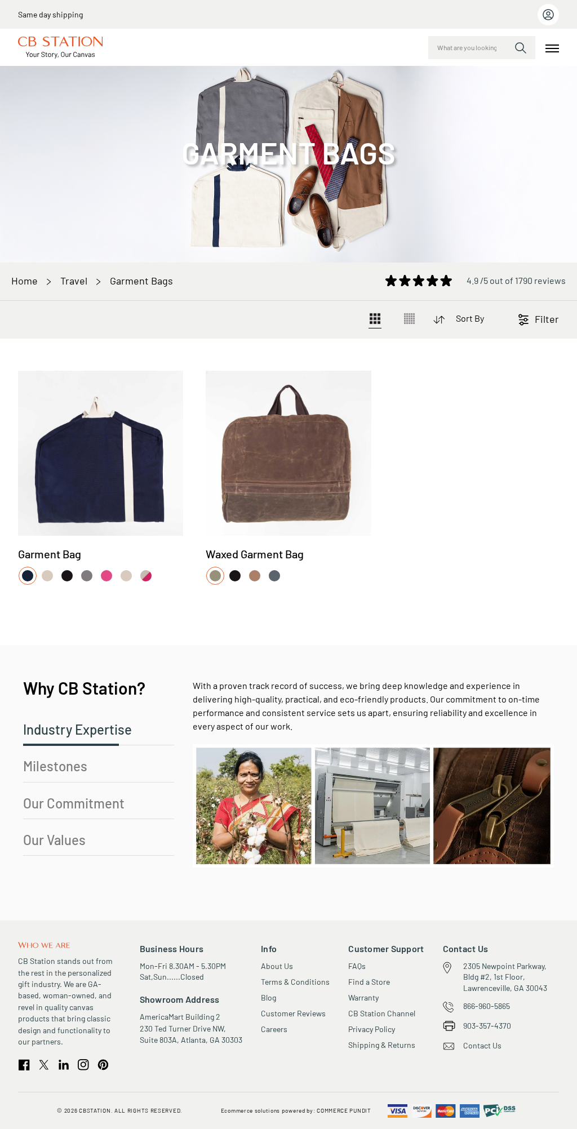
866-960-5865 (486, 1006)
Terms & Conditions (295, 981)
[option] (27, 575)
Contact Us (482, 1045)
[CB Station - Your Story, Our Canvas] (60, 48)
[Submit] (520, 48)
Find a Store (369, 981)
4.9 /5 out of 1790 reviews (516, 279)
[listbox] (87, 576)
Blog (268, 997)
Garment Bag (49, 554)
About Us (277, 966)
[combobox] (481, 47)
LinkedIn (63, 1064)
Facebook (24, 1065)
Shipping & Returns (381, 1045)
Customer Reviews (293, 1013)
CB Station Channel (381, 1013)
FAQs (357, 966)
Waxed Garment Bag (255, 554)
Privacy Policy (371, 1029)
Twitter (44, 1064)
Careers (274, 1029)
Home (24, 280)
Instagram (83, 1064)
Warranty (363, 997)
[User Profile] (548, 14)
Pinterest (102, 1065)
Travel (73, 280)
